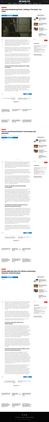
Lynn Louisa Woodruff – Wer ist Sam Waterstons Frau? (6, 249)
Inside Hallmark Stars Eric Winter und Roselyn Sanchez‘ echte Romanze (9, 237)
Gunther (5, 13)
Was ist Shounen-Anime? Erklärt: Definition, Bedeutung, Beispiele (6, 121)
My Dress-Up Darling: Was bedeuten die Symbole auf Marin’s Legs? (16, 121)
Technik (25, 3)
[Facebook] (2, 42)
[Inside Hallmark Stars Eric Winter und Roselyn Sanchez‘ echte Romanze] (17, 289)
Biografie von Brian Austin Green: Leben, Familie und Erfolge (26, 249)
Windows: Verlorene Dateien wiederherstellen (39, 313)
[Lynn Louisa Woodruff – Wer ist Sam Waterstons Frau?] (6, 244)
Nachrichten (15, 3)
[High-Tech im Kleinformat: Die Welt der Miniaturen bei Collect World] (36, 24)
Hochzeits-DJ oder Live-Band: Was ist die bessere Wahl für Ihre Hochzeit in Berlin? (42, 19)
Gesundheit (29, 3)
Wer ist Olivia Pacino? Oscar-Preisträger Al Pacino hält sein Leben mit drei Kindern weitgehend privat (26, 260)
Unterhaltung (35, 3)
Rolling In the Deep (11, 50)
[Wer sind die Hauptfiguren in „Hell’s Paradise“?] (16, 106)
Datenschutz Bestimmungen (29, 417)
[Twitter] (2, 44)
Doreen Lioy (7, 183)
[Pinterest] (2, 46)
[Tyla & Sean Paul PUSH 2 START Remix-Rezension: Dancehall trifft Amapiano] (6, 106)
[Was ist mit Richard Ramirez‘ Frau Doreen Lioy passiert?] (17, 149)
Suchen (35, 39)
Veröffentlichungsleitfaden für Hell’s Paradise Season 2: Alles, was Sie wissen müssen (27, 121)
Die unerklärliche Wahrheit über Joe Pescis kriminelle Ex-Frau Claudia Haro (24, 99)
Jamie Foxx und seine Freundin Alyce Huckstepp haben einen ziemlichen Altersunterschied (6, 260)
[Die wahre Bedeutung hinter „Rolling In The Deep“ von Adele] (17, 27)
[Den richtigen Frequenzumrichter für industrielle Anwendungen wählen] (36, 34)
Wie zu (40, 3)
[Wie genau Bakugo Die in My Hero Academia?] (27, 106)
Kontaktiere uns (17, 417)
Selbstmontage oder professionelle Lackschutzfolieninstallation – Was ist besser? (43, 29)
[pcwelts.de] (24, 1)
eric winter (16, 223)
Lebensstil (9, 3)
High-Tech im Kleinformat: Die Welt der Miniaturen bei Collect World (43, 24)
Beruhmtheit (20, 3)
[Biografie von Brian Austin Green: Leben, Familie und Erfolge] (27, 244)
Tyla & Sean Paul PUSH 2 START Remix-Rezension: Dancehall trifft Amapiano (6, 110)
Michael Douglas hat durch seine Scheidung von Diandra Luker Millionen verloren (9, 382)
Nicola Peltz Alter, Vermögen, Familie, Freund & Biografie (16, 249)
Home (2, 5)
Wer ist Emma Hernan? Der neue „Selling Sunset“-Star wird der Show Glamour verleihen (16, 260)
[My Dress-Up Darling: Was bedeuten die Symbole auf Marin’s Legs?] (16, 116)
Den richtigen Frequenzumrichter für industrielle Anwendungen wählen (43, 34)
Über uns (22, 417)
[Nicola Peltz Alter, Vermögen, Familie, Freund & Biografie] (16, 244)
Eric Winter (11, 302)
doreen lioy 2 (12, 74)
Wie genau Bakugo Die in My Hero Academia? (26, 110)
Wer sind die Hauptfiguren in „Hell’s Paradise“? (16, 110)
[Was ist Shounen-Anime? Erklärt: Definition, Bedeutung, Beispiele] (6, 116)
